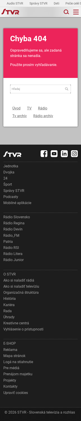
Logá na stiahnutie (18, 362)
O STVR (9, 274)
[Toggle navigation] (76, 12)
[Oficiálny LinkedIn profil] (64, 153)
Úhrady (9, 317)
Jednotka (10, 166)
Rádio (42, 108)
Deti (57, 3)
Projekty (9, 380)
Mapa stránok (14, 356)
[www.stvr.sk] (12, 154)
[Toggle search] (66, 12)
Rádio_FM (11, 235)
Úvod (16, 108)
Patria (8, 241)
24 (5, 178)
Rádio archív (43, 116)
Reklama (10, 350)
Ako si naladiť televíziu (21, 286)
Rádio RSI (11, 248)
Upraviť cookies (15, 393)
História (9, 298)
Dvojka (8, 172)
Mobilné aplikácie (17, 203)
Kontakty (10, 386)
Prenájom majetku (17, 374)
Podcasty (10, 197)
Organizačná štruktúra (21, 292)
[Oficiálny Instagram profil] (74, 153)
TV (29, 108)
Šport (7, 184)
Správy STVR (38, 3)
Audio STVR (15, 3)
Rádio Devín (12, 229)
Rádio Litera (12, 254)
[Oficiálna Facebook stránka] (44, 153)
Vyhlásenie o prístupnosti (23, 329)
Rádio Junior (13, 260)
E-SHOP (9, 343)
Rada (7, 311)
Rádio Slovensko (16, 217)
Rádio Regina (14, 223)
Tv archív (19, 116)
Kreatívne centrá (16, 323)
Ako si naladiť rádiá (18, 280)
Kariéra (9, 305)
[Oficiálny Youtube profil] (54, 153)
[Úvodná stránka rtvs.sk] (10, 12)
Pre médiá (11, 368)
